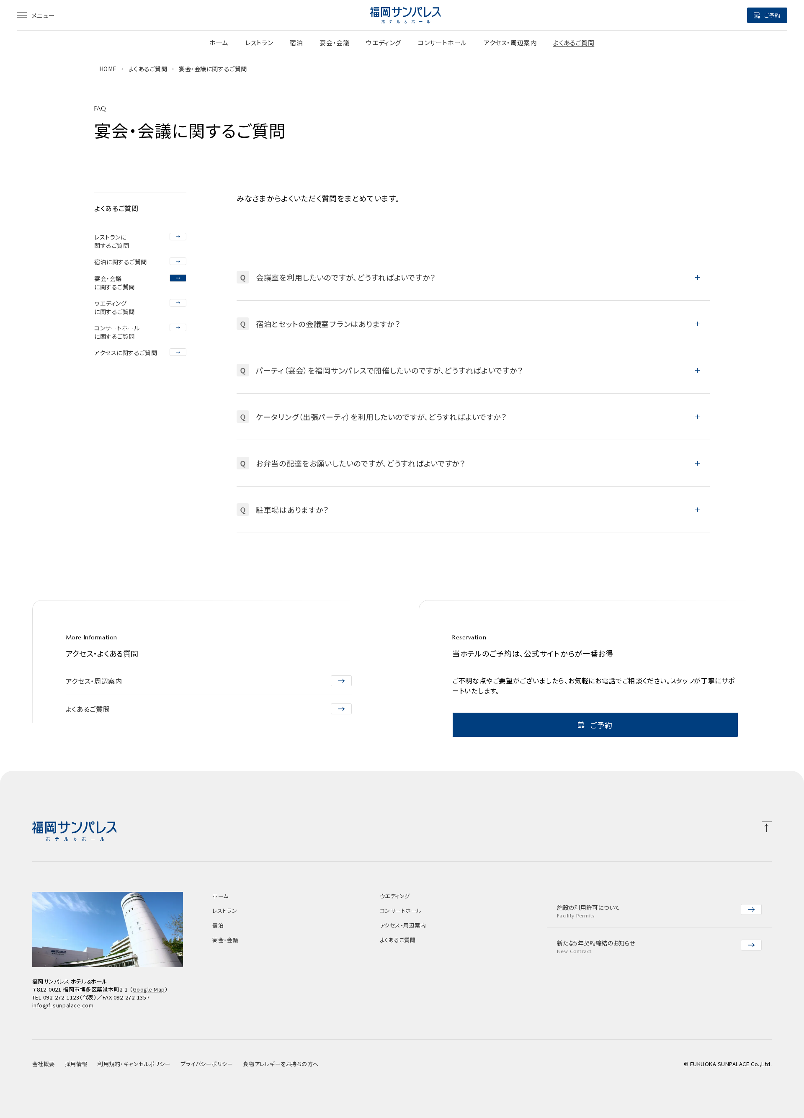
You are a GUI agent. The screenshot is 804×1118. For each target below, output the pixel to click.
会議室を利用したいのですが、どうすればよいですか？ (338, 277)
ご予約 (772, 15)
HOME (108, 68)
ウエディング (383, 42)
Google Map (149, 989)
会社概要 (43, 1064)
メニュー (43, 15)
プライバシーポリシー (206, 1064)
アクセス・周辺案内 (510, 42)
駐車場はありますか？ (284, 509)
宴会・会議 (334, 42)
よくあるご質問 (573, 42)
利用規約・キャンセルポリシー (134, 1064)
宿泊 (296, 42)
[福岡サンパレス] (405, 15)
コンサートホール (442, 42)
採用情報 (76, 1064)
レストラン (259, 42)
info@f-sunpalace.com (62, 1005)
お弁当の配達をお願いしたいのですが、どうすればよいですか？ (352, 463)
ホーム (218, 42)
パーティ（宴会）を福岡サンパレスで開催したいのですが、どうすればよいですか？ (381, 370)
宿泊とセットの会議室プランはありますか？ (320, 323)
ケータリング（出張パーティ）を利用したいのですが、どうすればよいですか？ (373, 416)
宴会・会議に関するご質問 (213, 68)
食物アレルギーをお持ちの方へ (280, 1064)
